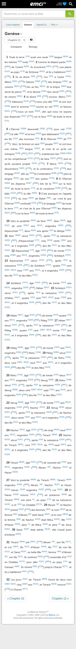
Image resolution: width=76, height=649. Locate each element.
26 (8, 462)
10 (8, 220)
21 (57, 380)
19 (44, 352)
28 (66, 489)
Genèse (12, 33)
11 (6, 235)
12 (13, 250)
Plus (53, 25)
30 (13, 529)
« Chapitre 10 (15, 598)
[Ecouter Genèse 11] (31, 39)
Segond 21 (41, 25)
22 (8, 402)
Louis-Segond (13, 25)
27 (8, 480)
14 (8, 283)
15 (52, 288)
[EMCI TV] (38, 4)
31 (8, 542)
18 (8, 347)
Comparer (16, 46)
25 (60, 435)
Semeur (28, 25)
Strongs (32, 46)
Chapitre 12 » (60, 598)
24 (8, 430)
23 (48, 407)
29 (45, 504)
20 (8, 375)
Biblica (52, 615)
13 (6, 260)
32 (8, 579)
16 (8, 315)
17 (56, 320)
